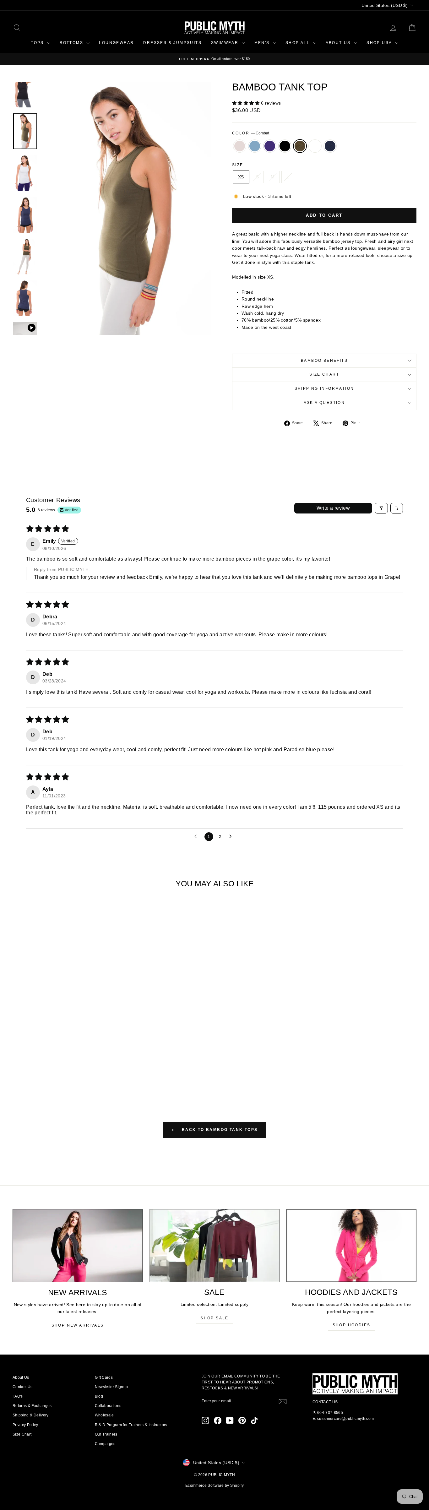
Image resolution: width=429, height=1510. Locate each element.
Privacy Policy (25, 1425)
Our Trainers (106, 1434)
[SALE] (214, 1245)
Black (285, 146)
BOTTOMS (72, 43)
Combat (300, 146)
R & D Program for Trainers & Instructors (131, 1425)
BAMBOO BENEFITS (324, 360)
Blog (99, 1396)
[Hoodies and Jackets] (351, 1245)
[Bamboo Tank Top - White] (77, 1069)
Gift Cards (104, 1377)
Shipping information (324, 388)
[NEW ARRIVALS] (78, 1245)
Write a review (333, 508)
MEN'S (262, 43)
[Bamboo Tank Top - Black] (60, 1069)
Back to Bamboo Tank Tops (219, 1129)
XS (241, 176)
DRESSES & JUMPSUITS (172, 43)
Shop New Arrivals (78, 1325)
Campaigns (105, 1444)
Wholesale (104, 1415)
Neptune (254, 146)
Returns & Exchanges (32, 1406)
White (315, 146)
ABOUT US (339, 43)
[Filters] (381, 508)
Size (237, 165)
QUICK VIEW (60, 1040)
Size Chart (324, 374)
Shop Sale (214, 1318)
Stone (239, 146)
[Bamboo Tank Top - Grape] (52, 1069)
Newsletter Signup (111, 1387)
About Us (21, 1377)
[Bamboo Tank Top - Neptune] (43, 1069)
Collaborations (108, 1406)
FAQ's (18, 1396)
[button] (246, 103)
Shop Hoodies (352, 1325)
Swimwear (225, 43)
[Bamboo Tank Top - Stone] (35, 1069)
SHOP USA (380, 43)
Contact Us (23, 1387)
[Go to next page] (232, 836)
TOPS (38, 43)
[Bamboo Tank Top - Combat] (69, 1069)
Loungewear (116, 43)
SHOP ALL (298, 43)
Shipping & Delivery (31, 1415)
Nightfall (330, 146)
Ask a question (324, 402)
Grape (269, 146)
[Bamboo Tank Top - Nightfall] (86, 1069)
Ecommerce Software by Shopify (214, 1485)
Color (250, 133)
